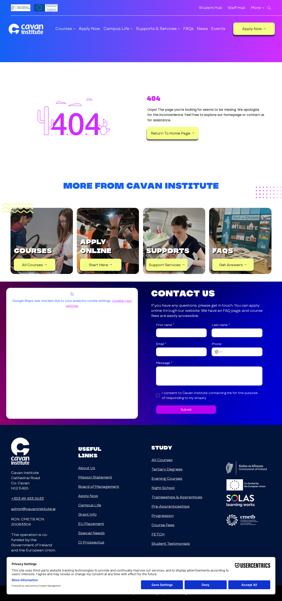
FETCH (158, 534)
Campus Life (89, 505)
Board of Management (98, 486)
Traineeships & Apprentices (177, 497)
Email (161, 344)
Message (164, 363)
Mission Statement (95, 477)
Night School (163, 487)
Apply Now (88, 495)
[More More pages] (263, 8)
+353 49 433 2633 (27, 498)
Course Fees (163, 524)
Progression (163, 515)
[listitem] (42, 241)
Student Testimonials (171, 543)
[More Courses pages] (74, 29)
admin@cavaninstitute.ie (33, 508)
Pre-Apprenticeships (171, 506)
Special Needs (91, 533)
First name (165, 325)
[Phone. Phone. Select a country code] (218, 351)
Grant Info (87, 514)
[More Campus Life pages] (131, 29)
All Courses (162, 459)
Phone (217, 344)
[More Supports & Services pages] (179, 29)
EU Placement (91, 523)
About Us (86, 467)
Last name (221, 325)
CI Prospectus (91, 542)
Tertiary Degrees (167, 469)
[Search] (269, 8)
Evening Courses (167, 478)
